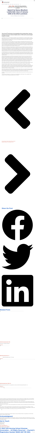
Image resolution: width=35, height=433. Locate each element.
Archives (10, 4)
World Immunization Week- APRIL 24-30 (5, 383)
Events (8, 4)
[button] (20, 4)
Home (2, 4)
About (4, 4)
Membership (6, 4)
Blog (16, 4)
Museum (13, 4)
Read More (1, 358)
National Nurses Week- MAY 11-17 (4, 355)
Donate (18, 4)
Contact (14, 4)
